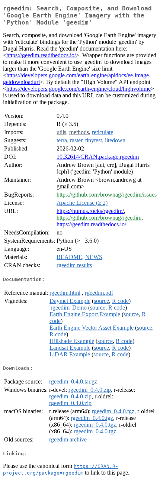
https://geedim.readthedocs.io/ (41, 55)
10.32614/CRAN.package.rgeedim (98, 156)
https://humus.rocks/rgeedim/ (90, 211)
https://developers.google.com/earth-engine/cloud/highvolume (78, 88)
